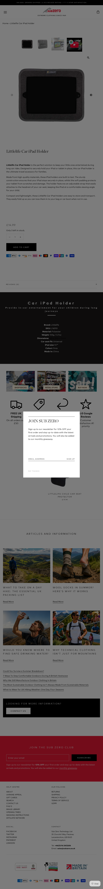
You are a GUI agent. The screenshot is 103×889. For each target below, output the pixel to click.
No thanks (34, 471)
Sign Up (71, 459)
